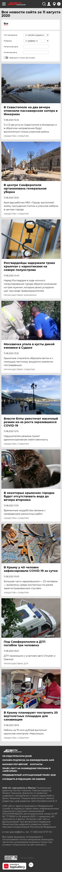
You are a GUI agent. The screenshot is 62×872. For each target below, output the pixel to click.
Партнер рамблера (27, 858)
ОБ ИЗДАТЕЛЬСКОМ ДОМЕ (17, 756)
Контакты (36, 764)
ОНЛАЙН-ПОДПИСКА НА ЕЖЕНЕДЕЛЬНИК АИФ (28, 760)
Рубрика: (8, 41)
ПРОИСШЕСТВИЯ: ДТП (16, 664)
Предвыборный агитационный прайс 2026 (29, 775)
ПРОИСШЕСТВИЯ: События (19, 369)
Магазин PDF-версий (15, 764)
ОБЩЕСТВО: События (16, 136)
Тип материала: (11, 35)
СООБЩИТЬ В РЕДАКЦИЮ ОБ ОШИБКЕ (23, 779)
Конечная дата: (10, 52)
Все (6, 23)
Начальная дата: (11, 47)
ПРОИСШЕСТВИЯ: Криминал (20, 295)
